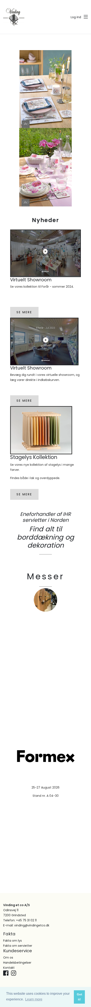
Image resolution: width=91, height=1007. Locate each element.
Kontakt (9, 968)
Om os (8, 957)
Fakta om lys (12, 940)
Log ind (76, 17)
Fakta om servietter (17, 946)
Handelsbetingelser (17, 962)
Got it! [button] (79, 997)
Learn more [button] (33, 999)
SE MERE (24, 312)
